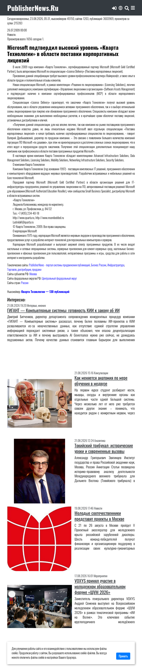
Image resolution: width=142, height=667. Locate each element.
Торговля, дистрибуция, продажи (24, 269)
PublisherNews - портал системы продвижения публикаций (59, 265)
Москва (33, 274)
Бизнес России (98, 265)
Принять (123, 656)
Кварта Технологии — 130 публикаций (45, 291)
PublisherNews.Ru (32, 7)
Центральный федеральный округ (59, 278)
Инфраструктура (115, 265)
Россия (24, 283)
